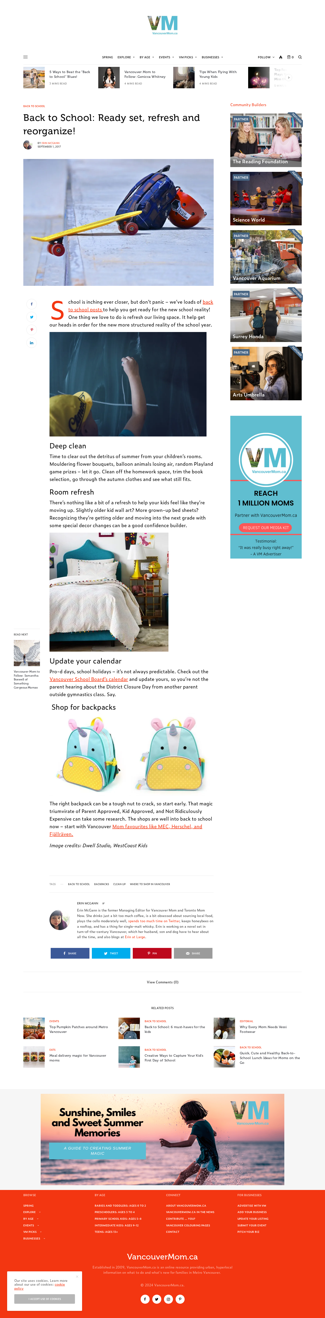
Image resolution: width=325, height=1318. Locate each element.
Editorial (246, 1021)
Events (164, 57)
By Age (145, 57)
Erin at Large (135, 936)
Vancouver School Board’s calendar (88, 678)
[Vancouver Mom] (162, 25)
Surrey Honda (248, 336)
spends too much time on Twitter (153, 920)
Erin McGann (50, 143)
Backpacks (101, 884)
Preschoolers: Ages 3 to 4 (115, 1212)
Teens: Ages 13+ (106, 1232)
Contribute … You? (180, 1218)
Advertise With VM (251, 1205)
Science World (249, 219)
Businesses (210, 57)
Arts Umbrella (249, 394)
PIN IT (130, 384)
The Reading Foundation (260, 161)
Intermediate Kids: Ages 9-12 (117, 1225)
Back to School (34, 106)
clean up (119, 884)
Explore (124, 57)
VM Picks (186, 57)
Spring (107, 57)
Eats (52, 1049)
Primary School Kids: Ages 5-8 (118, 1218)
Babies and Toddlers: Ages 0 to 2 (120, 1205)
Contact (172, 1232)
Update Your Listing (252, 1218)
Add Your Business (252, 1212)
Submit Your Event (251, 1225)
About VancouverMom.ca (186, 1205)
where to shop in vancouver (150, 884)
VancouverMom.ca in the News (190, 1212)
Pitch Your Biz (248, 1232)
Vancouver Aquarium (257, 277)
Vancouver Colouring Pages (188, 1225)
